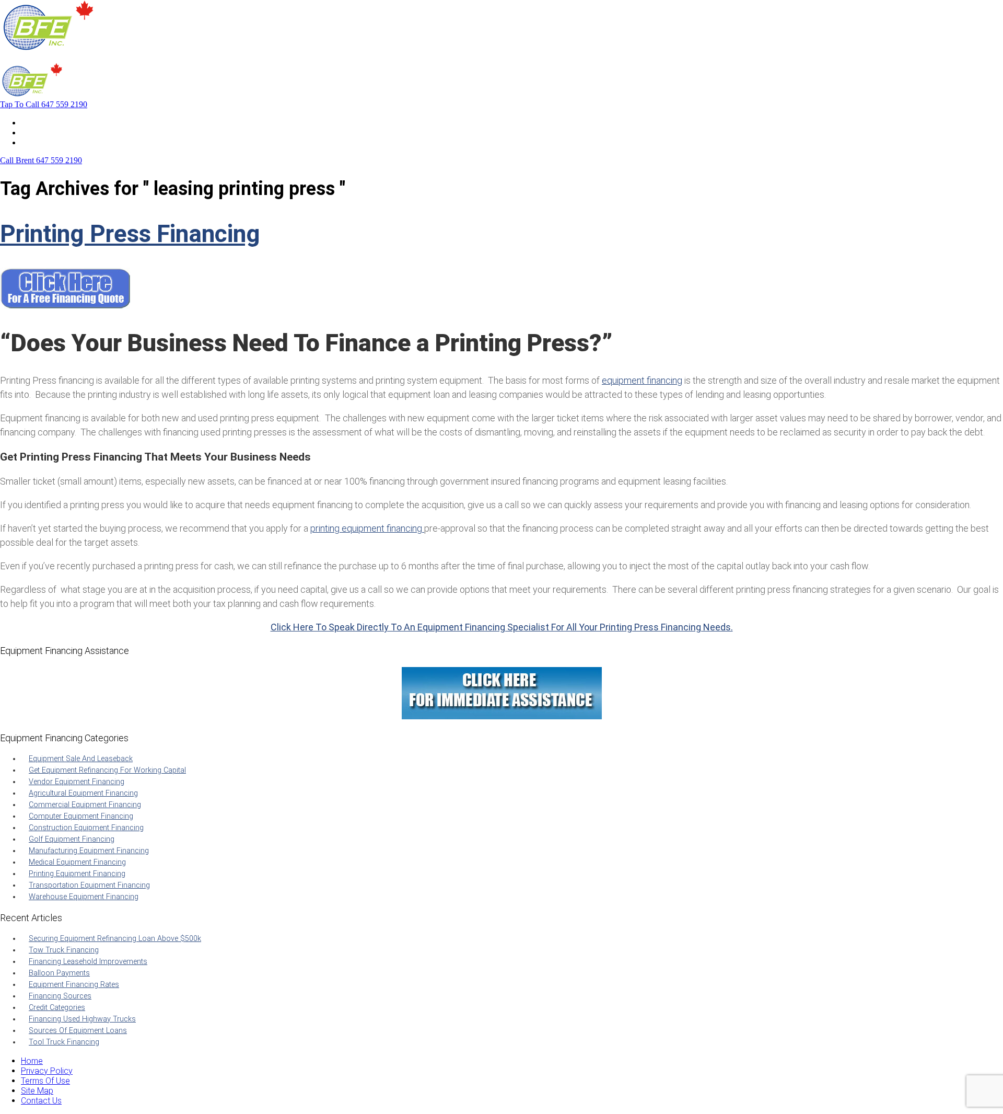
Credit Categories (57, 1007)
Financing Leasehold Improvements (88, 961)
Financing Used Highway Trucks (82, 1019)
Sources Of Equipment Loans (78, 1030)
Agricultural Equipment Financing (83, 793)
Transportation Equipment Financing (89, 885)
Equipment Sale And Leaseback (81, 758)
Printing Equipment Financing (77, 873)
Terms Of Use (45, 1081)
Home (32, 123)
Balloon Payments (59, 973)
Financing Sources (60, 996)
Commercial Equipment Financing (85, 804)
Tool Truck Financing (64, 1042)
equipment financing (642, 380)
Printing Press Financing (130, 234)
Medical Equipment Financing (77, 862)
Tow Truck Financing (64, 950)
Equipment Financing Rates (74, 984)
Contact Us (41, 142)
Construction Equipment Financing (86, 827)
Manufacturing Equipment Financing (89, 850)
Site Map (37, 1091)
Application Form (52, 132)
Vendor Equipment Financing (76, 781)
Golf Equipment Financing (71, 839)
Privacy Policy (47, 1071)
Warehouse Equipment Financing (83, 896)
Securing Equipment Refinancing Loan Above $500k (115, 938)
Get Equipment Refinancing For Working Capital (107, 770)
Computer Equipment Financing (81, 816)
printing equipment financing (367, 528)
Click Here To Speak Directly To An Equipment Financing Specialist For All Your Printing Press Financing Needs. (502, 627)
